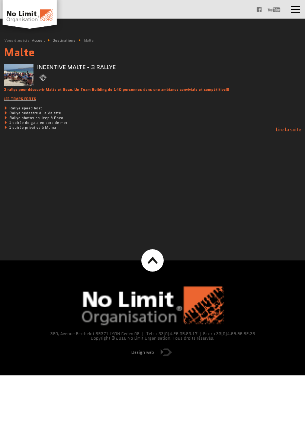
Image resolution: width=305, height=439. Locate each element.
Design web (142, 352)
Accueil (38, 40)
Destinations (64, 40)
